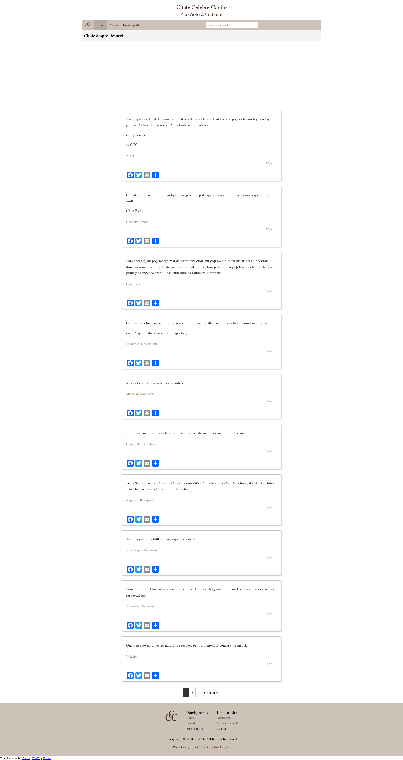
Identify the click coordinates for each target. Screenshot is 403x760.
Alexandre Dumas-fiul (141, 606)
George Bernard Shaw (141, 444)
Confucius (133, 284)
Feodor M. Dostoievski (141, 344)
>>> (269, 162)
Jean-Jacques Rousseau (141, 550)
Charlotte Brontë (137, 222)
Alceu (130, 156)
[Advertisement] (201, 74)
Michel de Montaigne (140, 394)
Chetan (26, 758)
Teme (100, 25)
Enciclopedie (131, 25)
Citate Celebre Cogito (213, 746)
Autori (113, 25)
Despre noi (223, 718)
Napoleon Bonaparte (140, 500)
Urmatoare (211, 692)
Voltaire (131, 656)
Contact (221, 729)
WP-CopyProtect (41, 758)
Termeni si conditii (228, 723)
